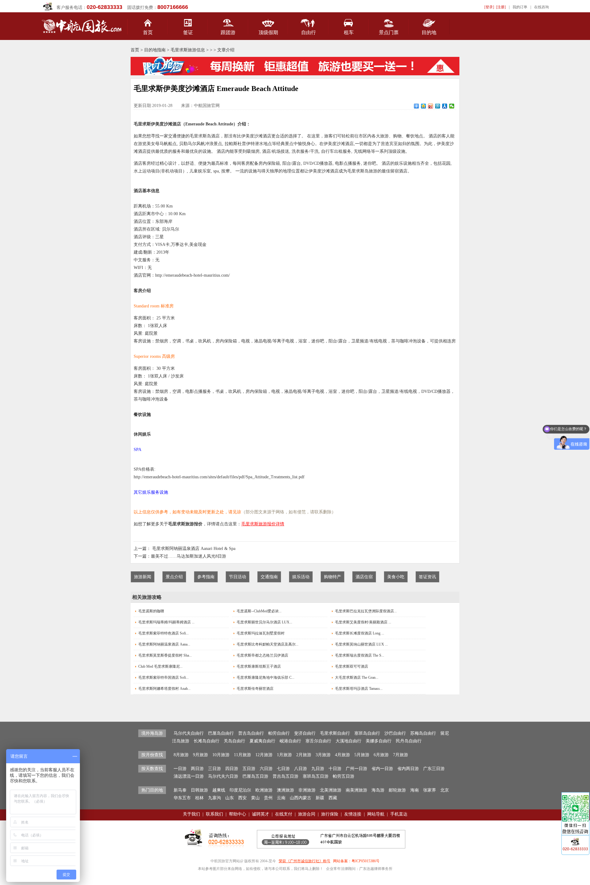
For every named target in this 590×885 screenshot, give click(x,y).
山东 (229, 798)
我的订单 (520, 7)
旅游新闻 (142, 577)
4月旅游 (342, 755)
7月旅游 (400, 755)
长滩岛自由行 (206, 741)
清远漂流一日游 (189, 776)
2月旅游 (303, 755)
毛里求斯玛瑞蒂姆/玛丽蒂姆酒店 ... (166, 622)
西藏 (332, 798)
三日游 (214, 768)
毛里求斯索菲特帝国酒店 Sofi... (163, 677)
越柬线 (218, 790)
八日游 (300, 768)
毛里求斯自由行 (335, 733)
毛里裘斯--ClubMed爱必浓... (259, 611)
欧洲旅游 (264, 790)
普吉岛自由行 (251, 733)
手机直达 (398, 814)
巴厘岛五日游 (255, 776)
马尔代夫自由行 (189, 733)
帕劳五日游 (343, 776)
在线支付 (283, 814)
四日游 (231, 768)
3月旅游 (323, 755)
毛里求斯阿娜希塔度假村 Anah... (164, 688)
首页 (148, 32)
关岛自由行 (234, 741)
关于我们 (191, 814)
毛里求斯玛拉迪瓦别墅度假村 (261, 633)
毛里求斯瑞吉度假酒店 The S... (359, 655)
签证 (188, 32)
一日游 (180, 768)
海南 (414, 790)
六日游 (266, 768)
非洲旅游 (307, 790)
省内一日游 (382, 768)
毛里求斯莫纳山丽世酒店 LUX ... (361, 644)
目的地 (429, 32)
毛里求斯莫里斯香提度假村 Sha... (165, 655)
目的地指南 (155, 50)
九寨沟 (214, 798)
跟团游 (228, 32)
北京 (444, 790)
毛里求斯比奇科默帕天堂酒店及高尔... (267, 644)
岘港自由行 (290, 741)
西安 (242, 798)
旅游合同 (306, 814)
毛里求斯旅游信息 (188, 50)
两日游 (197, 768)
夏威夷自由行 (262, 741)
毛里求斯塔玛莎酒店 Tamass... (359, 688)
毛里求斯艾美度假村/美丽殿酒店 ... (363, 622)
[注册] (501, 7)
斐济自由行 (305, 733)
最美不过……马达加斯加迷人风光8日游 (188, 556)
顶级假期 (268, 32)
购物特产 (332, 577)
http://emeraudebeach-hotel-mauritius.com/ (192, 275)
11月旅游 (242, 755)
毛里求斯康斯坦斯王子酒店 (259, 666)
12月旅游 (264, 755)
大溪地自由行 (348, 741)
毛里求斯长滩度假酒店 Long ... (359, 633)
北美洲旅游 (330, 790)
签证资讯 (427, 577)
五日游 (248, 768)
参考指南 (205, 577)
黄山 (255, 798)
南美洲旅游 (356, 790)
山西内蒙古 (300, 798)
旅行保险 (329, 814)
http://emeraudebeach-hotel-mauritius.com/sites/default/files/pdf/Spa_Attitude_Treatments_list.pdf (219, 477)
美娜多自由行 (378, 741)
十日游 (334, 768)
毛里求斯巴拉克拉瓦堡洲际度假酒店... (366, 611)
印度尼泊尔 (240, 790)
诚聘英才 (260, 814)
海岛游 (378, 790)
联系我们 (214, 814)
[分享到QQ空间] (423, 106)
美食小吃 (395, 577)
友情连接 (352, 814)
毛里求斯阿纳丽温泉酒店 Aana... (164, 644)
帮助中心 (237, 814)
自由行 (308, 32)
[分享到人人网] (444, 106)
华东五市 (182, 798)
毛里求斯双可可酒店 (351, 666)
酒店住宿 (364, 577)
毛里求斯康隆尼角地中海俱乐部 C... (265, 677)
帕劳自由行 (279, 733)
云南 (281, 798)
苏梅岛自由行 (423, 733)
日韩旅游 (199, 790)
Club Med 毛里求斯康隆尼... (160, 666)
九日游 (317, 768)
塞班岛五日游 (315, 776)
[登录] (489, 7)
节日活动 (237, 577)
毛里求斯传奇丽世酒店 (255, 688)
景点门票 (389, 32)
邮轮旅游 (397, 790)
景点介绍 (174, 577)
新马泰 (180, 790)
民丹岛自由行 (409, 741)
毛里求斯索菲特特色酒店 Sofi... (163, 633)
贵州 (268, 798)
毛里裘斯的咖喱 (151, 611)
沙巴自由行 (395, 733)
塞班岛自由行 (367, 733)
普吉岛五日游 (285, 776)
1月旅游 (284, 755)
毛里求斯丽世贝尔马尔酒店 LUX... (264, 622)
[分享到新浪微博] (430, 106)
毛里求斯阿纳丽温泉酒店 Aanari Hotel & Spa (193, 548)
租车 (349, 32)
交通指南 (269, 577)
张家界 (429, 790)
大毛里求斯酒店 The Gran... (356, 677)
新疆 (320, 798)
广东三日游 (434, 768)
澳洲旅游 (285, 790)
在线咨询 (541, 7)
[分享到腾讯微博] (437, 106)
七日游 (283, 768)
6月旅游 (381, 755)
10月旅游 (221, 755)
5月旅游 (361, 755)
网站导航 (375, 814)
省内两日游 (408, 768)
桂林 (199, 798)
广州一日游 (356, 768)
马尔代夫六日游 (223, 776)
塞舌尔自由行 (318, 741)
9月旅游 (200, 755)
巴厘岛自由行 (221, 733)
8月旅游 (181, 755)
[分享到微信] (451, 106)
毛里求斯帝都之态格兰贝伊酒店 (262, 655)
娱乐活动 (300, 577)
